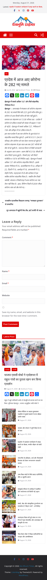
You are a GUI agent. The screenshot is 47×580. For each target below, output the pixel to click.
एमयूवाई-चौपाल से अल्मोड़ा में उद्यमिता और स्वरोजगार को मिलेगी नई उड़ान (29, 490)
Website (6, 295)
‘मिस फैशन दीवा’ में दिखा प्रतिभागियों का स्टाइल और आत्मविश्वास (30, 535)
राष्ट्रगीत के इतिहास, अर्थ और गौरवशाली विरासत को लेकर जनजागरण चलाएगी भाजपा (30, 460)
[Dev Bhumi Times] (5, 35)
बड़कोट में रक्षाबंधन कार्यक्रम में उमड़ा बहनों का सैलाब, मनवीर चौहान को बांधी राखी (26, 8)
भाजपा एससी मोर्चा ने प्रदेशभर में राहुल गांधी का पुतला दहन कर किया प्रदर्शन (22, 379)
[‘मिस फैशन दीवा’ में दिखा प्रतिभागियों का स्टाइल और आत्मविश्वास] (9, 537)
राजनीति (14, 369)
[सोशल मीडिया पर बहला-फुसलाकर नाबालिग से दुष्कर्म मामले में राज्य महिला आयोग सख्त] (9, 416)
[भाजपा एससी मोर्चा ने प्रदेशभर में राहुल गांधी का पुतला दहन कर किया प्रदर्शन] (23, 353)
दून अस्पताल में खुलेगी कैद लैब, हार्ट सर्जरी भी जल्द (24, 210)
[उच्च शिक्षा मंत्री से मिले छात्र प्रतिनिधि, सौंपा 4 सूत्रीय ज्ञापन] (9, 477)
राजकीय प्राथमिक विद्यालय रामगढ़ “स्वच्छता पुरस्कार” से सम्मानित (24, 202)
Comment (7, 237)
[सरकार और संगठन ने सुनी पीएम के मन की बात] (9, 431)
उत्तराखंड (7, 369)
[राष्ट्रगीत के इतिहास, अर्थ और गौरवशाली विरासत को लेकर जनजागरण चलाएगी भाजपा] (9, 462)
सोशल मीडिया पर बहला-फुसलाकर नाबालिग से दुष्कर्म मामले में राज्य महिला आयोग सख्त (29, 414)
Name (5, 271)
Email (5, 283)
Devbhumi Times (24, 90)
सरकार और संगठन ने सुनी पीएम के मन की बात (29, 429)
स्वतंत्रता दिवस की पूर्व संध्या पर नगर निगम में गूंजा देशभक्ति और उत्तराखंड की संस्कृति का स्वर (30, 520)
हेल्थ (7, 74)
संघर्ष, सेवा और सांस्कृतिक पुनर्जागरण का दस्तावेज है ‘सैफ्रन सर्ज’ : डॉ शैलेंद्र (30, 504)
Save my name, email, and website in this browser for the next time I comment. (21, 314)
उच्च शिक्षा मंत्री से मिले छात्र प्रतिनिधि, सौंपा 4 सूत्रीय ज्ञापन (30, 475)
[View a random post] (42, 35)
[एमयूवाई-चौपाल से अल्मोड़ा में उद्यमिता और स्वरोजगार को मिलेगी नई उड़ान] (9, 492)
